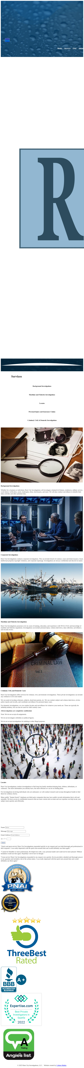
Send (3, 843)
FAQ (74, 48)
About (81, 48)
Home (60, 48)
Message (3, 831)
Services (67, 48)
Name (3, 827)
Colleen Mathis (61, 1065)
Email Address (5, 835)
